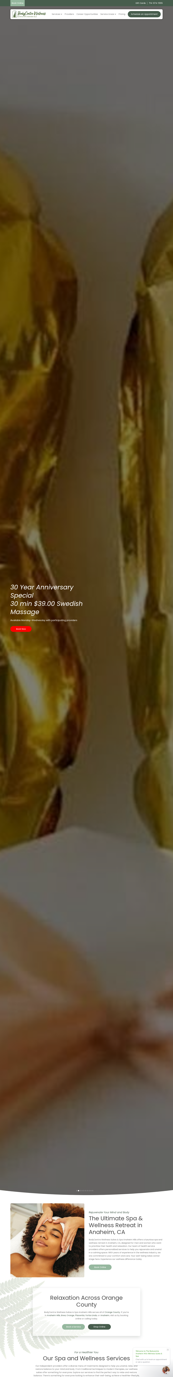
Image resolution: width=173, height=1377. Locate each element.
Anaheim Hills (53, 1315)
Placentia (79, 1315)
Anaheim (104, 1315)
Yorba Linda (91, 1315)
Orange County (112, 1312)
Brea (63, 1315)
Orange (70, 1315)
